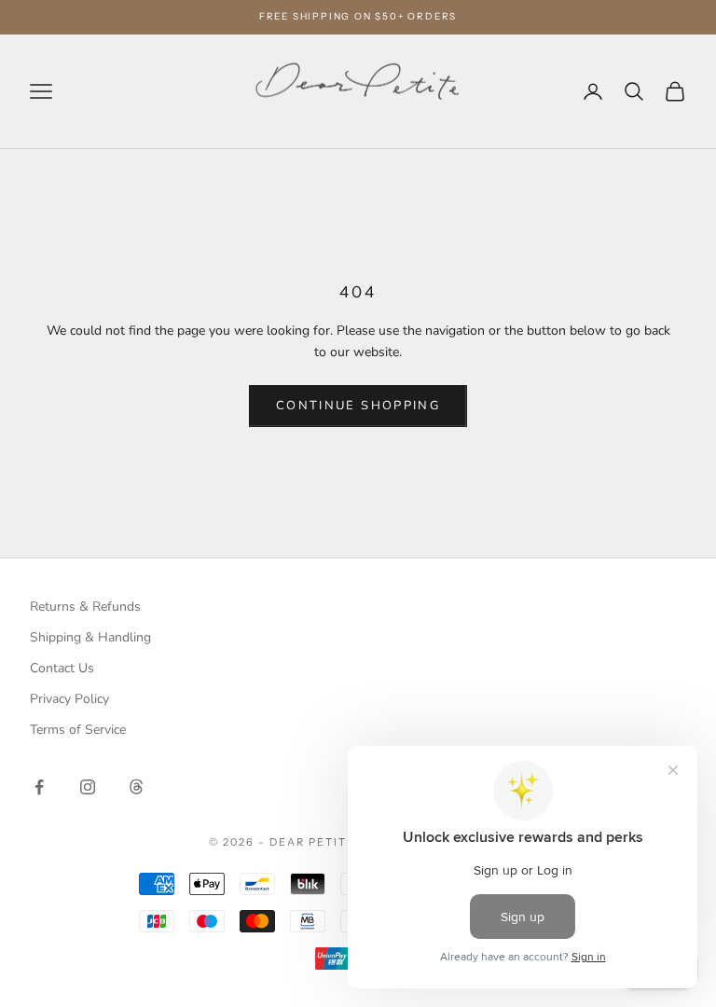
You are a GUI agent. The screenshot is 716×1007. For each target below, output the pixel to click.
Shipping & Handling (90, 637)
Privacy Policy (69, 699)
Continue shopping (358, 405)
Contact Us (62, 668)
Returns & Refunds (85, 606)
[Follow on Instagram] (87, 787)
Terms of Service (78, 729)
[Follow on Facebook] (39, 787)
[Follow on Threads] (136, 787)
